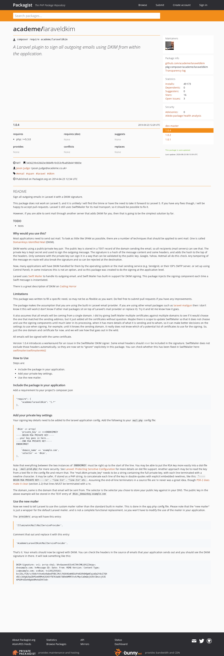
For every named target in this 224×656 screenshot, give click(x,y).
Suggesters (171, 91)
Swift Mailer (35, 276)
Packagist (22, 5)
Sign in (203, 5)
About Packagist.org (23, 639)
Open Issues (172, 98)
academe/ (28, 28)
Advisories (171, 112)
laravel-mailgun (183, 305)
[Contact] (194, 641)
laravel (41, 173)
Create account (182, 5)
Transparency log (175, 70)
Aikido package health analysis (183, 115)
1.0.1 (168, 139)
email (21, 173)
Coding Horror (68, 286)
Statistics (51, 639)
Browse (142, 5)
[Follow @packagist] (201, 641)
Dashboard (121, 644)
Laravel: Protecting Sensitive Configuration (90, 469)
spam (31, 173)
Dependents (172, 87)
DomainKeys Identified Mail (29, 242)
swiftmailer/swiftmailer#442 (29, 350)
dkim (51, 173)
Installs (169, 83)
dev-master (172, 125)
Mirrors (84, 644)
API (82, 639)
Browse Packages (56, 644)
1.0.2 (168, 135)
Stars (168, 95)
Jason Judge (23, 168)
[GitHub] (209, 641)
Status (118, 639)
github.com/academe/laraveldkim (185, 63)
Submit (160, 5)
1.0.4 (168, 130)
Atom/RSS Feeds (21, 644)
